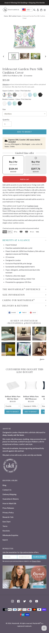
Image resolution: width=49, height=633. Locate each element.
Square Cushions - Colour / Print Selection (17, 91)
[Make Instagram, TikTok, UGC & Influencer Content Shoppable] (42, 360)
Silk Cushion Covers (15, 16)
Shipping (6, 84)
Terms (5, 526)
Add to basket (12, 412)
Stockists (6, 531)
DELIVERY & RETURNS (15, 306)
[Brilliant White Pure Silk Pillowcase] (31, 385)
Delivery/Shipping (9, 494)
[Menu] (44, 10)
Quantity (6, 120)
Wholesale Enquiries (10, 535)
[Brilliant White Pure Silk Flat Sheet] (12, 385)
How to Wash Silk (9, 503)
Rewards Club (8, 517)
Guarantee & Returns (11, 499)
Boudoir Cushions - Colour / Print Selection (17, 99)
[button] (8, 333)
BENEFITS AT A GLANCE (16, 240)
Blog (4, 485)
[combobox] (27, 9)
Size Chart (6, 521)
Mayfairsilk (15, 623)
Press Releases (8, 508)
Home (6, 16)
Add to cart (24, 179)
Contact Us (7, 490)
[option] (13, 56)
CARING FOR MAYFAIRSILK (18, 300)
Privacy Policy (8, 512)
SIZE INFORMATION (14, 295)
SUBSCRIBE (39, 557)
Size (4, 109)
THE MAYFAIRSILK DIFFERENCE (21, 289)
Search (5, 540)
